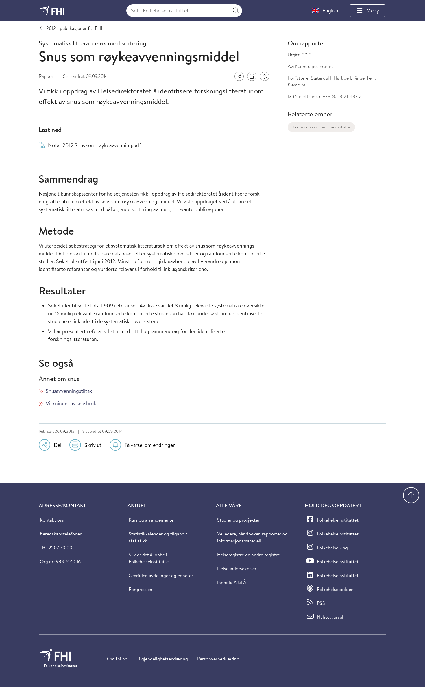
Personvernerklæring (218, 658)
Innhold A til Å (231, 582)
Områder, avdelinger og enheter (161, 575)
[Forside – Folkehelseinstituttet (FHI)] (52, 10)
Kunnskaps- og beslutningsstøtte (321, 127)
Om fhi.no (117, 658)
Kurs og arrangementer (152, 520)
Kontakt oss (52, 520)
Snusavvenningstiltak (69, 391)
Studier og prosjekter (238, 520)
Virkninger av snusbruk (71, 403)
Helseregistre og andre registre (248, 554)
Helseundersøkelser (236, 568)
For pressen (140, 589)
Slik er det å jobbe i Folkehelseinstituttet (149, 558)
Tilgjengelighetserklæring (162, 658)
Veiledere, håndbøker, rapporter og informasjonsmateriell (252, 537)
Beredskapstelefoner (61, 534)
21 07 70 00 (60, 547)
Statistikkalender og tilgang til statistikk (159, 537)
